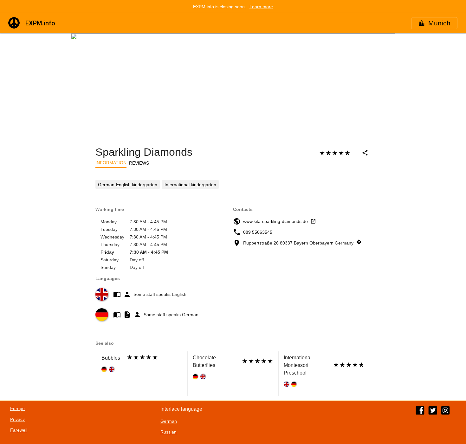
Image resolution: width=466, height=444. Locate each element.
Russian (168, 431)
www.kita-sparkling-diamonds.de (275, 221)
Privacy (17, 419)
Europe (17, 408)
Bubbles (110, 358)
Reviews (139, 163)
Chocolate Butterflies (204, 361)
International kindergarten (190, 184)
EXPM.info (40, 23)
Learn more (261, 6)
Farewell (18, 430)
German (168, 421)
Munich (439, 23)
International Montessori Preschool (298, 365)
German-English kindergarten (127, 184)
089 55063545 (257, 232)
